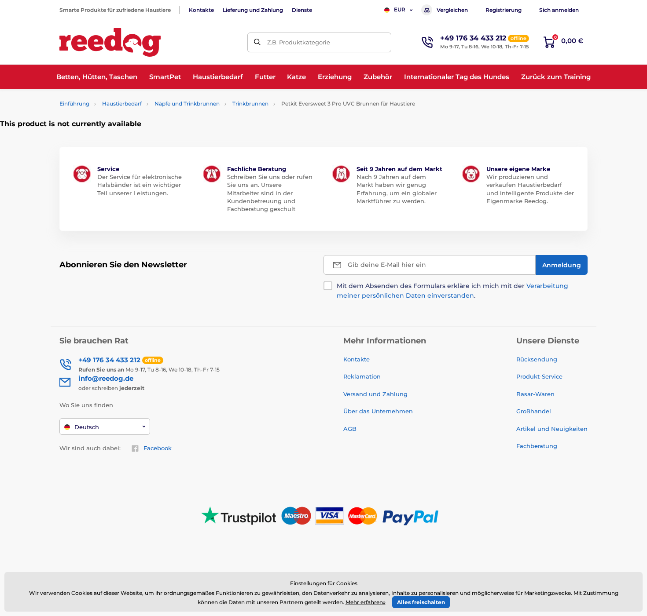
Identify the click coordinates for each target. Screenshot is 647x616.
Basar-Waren (535, 393)
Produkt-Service (539, 376)
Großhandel (533, 411)
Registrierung (503, 10)
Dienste (302, 10)
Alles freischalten (421, 602)
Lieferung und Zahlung (253, 10)
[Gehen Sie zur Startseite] (110, 42)
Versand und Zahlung (375, 393)
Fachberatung (536, 445)
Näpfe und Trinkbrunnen (187, 103)
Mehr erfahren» (366, 602)
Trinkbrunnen (250, 103)
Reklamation (362, 376)
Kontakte (201, 10)
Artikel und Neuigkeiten (552, 428)
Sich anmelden (559, 10)
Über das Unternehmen (378, 411)
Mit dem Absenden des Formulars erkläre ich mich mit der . (452, 290)
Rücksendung (536, 359)
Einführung (74, 103)
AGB (350, 428)
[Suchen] (257, 42)
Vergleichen (452, 10)
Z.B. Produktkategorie (298, 42)
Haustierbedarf (122, 103)
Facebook (157, 448)
